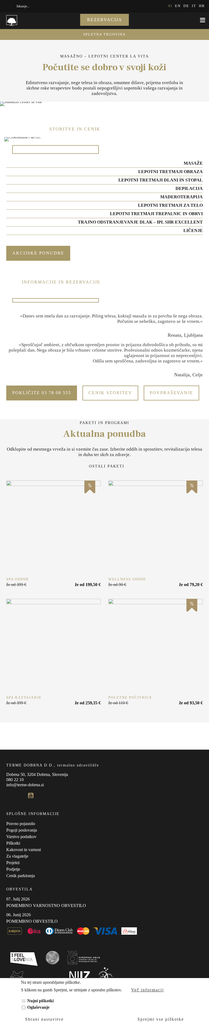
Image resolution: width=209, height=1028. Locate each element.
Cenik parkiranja (20, 875)
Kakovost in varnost (23, 849)
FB (9, 795)
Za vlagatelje (17, 856)
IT (194, 6)
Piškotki (13, 843)
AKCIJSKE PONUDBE (38, 253)
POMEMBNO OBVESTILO (32, 921)
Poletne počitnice (130, 697)
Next (12, 99)
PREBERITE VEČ (53, 527)
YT (30, 795)
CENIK (40, 137)
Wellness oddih (127, 579)
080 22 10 (15, 779)
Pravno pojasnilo (20, 823)
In (20, 795)
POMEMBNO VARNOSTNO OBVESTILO (46, 905)
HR (202, 6)
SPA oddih (17, 579)
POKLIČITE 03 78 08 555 (41, 392)
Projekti (13, 862)
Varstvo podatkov (21, 836)
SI (170, 6)
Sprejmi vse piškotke (160, 1019)
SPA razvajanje (24, 697)
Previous (4, 99)
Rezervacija (104, 19)
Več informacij (147, 990)
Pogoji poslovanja (21, 830)
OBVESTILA (19, 889)
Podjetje (13, 869)
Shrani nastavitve (44, 1019)
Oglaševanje (38, 1007)
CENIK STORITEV (110, 392)
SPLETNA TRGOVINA (104, 34)
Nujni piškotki (40, 1000)
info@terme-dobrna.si (25, 784)
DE (186, 6)
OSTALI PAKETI (106, 466)
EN (178, 6)
